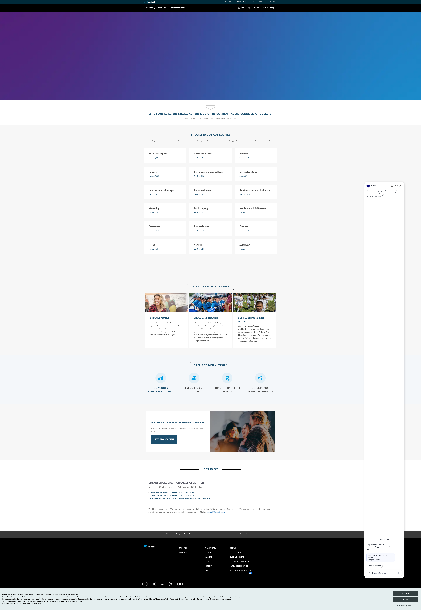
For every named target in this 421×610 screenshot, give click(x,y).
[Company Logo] (149, 2)
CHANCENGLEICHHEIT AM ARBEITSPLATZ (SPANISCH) (172, 495)
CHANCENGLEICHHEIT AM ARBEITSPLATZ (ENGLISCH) (172, 493)
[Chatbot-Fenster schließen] (400, 185)
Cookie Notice (13, 604)
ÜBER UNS (183, 552)
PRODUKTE (183, 548)
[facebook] (145, 584)
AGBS (206, 570)
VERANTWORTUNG (211, 548)
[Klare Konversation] (392, 185)
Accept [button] (405, 593)
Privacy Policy (26, 604)
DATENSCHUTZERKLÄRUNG (239, 561)
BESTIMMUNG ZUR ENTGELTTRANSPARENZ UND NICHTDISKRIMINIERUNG (180, 498)
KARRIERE (208, 557)
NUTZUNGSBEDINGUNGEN (239, 566)
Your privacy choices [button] (406, 606)
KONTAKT (271, 2)
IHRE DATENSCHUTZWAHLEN (240, 570)
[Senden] (398, 573)
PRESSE (207, 561)
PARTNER (208, 552)
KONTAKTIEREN (235, 552)
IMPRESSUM (209, 566)
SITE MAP (233, 548)
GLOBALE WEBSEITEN (237, 557)
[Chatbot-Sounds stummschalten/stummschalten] (396, 185)
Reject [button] (405, 599)
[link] (164, 439)
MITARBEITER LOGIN (177, 8)
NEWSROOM (241, 2)
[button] (241, 8)
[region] (384, 379)
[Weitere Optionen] (369, 573)
